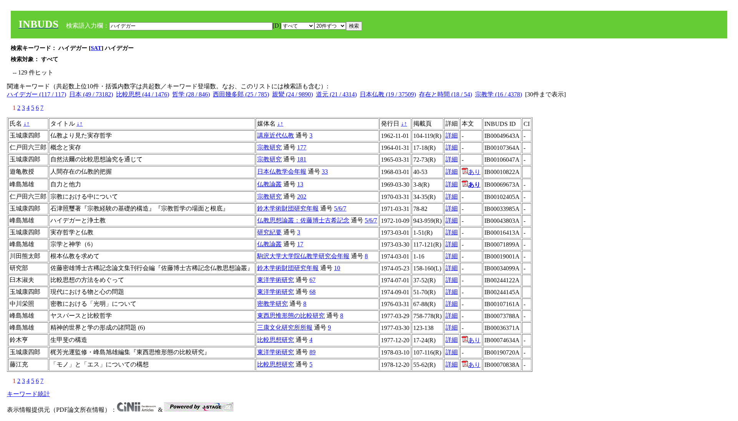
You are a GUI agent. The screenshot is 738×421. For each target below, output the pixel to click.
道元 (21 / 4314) (336, 94)
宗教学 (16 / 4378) (498, 94)
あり (474, 172)
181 (301, 159)
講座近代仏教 (275, 135)
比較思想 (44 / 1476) (142, 94)
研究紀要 (269, 232)
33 (325, 171)
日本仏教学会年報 (281, 171)
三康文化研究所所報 (284, 327)
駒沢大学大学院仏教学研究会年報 (303, 256)
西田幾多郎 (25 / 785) (241, 94)
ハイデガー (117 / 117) (36, 94)
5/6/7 (340, 208)
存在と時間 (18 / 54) (445, 94)
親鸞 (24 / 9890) (292, 94)
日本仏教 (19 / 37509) (388, 94)
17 (300, 244)
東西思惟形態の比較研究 (291, 315)
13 (300, 184)
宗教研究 (269, 147)
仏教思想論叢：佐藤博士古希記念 (303, 220)
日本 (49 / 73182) (91, 94)
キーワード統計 (28, 394)
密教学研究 (272, 303)
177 (301, 147)
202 (301, 196)
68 (312, 291)
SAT (96, 48)
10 (337, 268)
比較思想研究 (275, 339)
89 (312, 352)
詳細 (451, 135)
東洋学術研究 (275, 280)
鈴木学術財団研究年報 (288, 208)
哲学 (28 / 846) (191, 94)
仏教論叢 (269, 184)
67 (312, 280)
